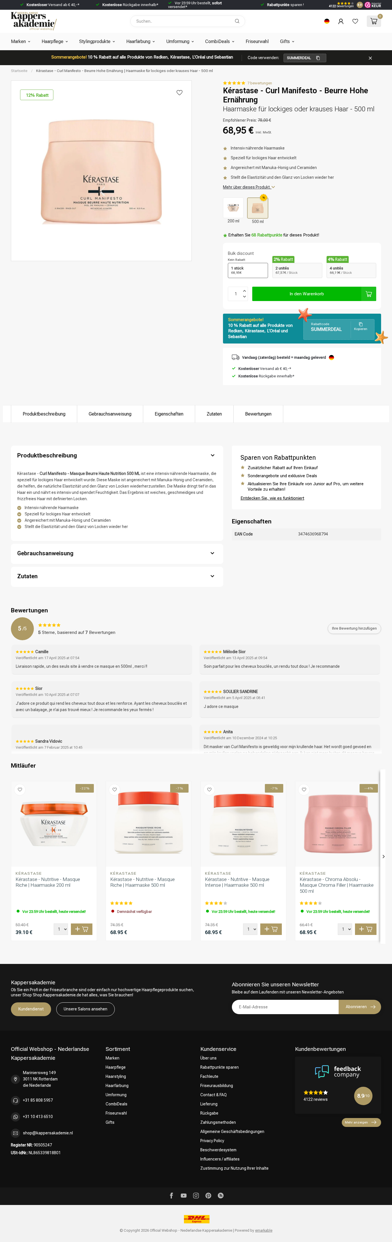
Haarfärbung (138, 41)
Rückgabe (209, 1113)
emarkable (263, 1230)
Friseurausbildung (216, 1085)
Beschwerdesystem (218, 1150)
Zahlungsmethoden (218, 1122)
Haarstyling (116, 1076)
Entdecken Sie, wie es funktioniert (272, 498)
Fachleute (209, 1076)
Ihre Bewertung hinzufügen (354, 628)
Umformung (177, 41)
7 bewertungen (259, 83)
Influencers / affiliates (220, 1159)
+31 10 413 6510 (38, 1116)
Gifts (285, 41)
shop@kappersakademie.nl (48, 1133)
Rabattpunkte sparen (219, 1067)
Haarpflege (52, 41)
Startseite (19, 71)
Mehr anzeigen (356, 1122)
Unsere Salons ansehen (85, 1009)
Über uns (208, 1058)
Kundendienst (31, 1009)
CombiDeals (217, 41)
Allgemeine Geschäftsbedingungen (232, 1131)
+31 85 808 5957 (38, 1100)
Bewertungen (258, 414)
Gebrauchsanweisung (110, 414)
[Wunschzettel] (355, 21)
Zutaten (214, 414)
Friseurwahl (257, 41)
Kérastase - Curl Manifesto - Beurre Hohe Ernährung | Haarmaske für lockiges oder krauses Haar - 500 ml (124, 71)
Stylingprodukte (94, 41)
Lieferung (209, 1104)
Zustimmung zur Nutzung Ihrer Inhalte (234, 1168)
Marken (18, 41)
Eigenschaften (169, 414)
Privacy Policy (212, 1140)
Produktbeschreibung (44, 414)
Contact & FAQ (213, 1094)
